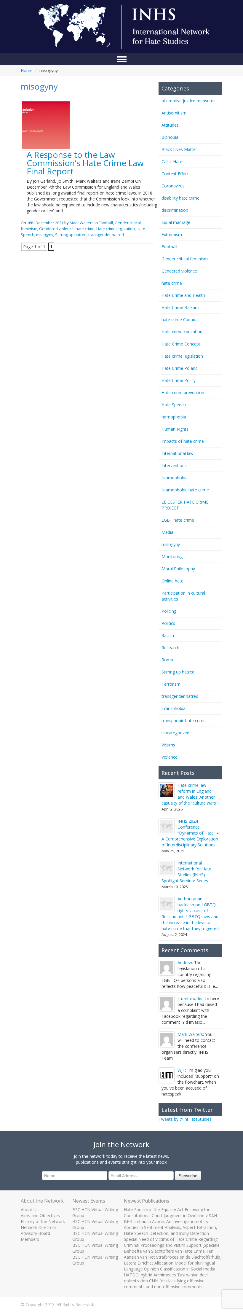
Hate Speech (174, 404)
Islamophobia (175, 477)
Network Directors (38, 1227)
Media (167, 532)
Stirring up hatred (71, 234)
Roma (167, 660)
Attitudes (170, 125)
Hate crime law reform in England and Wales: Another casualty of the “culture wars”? (190, 794)
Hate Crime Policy (179, 380)
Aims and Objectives (40, 1215)
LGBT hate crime (178, 520)
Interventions (174, 465)
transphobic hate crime (184, 720)
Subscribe (188, 1176)
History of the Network (43, 1221)
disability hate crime (180, 198)
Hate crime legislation (115, 228)
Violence (170, 757)
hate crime (85, 228)
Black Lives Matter (179, 149)
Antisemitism (174, 113)
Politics (168, 623)
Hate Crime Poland (180, 368)
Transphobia (174, 708)
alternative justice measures (188, 101)
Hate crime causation (182, 332)
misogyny (44, 234)
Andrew (185, 962)
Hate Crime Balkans (180, 307)
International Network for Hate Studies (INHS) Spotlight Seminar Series (186, 871)
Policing (169, 611)
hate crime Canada (180, 319)
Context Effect (175, 173)
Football (106, 222)
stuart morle (189, 998)
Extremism (172, 234)
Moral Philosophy (178, 568)
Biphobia (170, 137)
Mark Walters (82, 222)
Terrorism (171, 684)
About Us (30, 1209)
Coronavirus (173, 186)
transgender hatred (106, 234)
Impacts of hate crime (183, 441)
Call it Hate (172, 161)
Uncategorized (175, 732)
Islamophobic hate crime (185, 490)
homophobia (174, 417)
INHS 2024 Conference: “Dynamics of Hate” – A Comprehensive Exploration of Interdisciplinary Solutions (190, 833)
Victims (168, 745)
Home (27, 70)
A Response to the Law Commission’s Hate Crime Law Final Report (85, 163)
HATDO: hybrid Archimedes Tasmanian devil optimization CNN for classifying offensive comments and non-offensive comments (166, 1280)
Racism (168, 635)
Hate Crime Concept (181, 344)
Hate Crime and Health (183, 295)
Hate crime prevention (183, 392)
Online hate (172, 581)
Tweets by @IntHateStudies (185, 1119)
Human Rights (175, 429)
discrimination (175, 210)
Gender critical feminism (185, 259)
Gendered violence (56, 228)
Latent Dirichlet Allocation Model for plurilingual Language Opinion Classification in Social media (169, 1266)
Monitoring (172, 556)
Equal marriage (176, 222)
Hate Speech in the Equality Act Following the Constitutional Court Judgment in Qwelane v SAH (170, 1212)
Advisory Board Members (35, 1236)
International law (178, 453)
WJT (181, 1070)
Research (170, 647)
